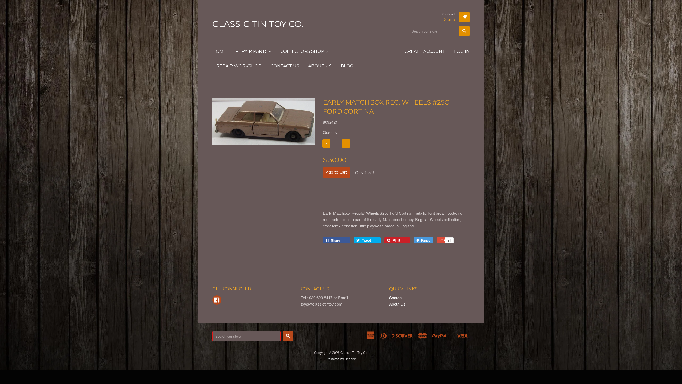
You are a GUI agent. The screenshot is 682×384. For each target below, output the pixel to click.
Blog (347, 66)
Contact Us (285, 66)
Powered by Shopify (341, 359)
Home (219, 51)
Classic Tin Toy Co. (257, 24)
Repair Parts (252, 51)
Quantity (330, 132)
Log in (462, 51)
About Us (320, 66)
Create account (425, 51)
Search (395, 297)
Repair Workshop (239, 66)
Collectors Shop (303, 51)
